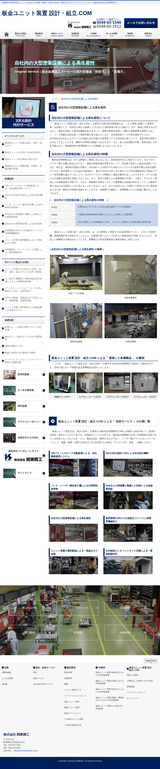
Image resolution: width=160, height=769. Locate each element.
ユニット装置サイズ (72, 690)
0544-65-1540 (109, 22)
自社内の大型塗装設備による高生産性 (23, 223)
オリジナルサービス (77, 608)
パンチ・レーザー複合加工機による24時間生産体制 (23, 206)
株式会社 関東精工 (76, 761)
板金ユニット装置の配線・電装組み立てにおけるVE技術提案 (110, 699)
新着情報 (125, 632)
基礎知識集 (6, 672)
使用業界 (68, 678)
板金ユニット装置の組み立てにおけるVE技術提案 (110, 690)
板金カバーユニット (72, 713)
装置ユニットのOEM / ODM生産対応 (23, 152)
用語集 (5, 684)
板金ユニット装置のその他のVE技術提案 (109, 707)
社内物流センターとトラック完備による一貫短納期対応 (23, 251)
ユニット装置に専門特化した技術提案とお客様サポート (23, 308)
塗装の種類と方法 (13, 346)
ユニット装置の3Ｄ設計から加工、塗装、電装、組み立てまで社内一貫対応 (23, 270)
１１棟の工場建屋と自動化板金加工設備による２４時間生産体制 (23, 280)
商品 (35, 672)
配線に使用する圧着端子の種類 (20, 352)
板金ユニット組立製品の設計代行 (21, 159)
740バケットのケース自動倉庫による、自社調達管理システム (22, 187)
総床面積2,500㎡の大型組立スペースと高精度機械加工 (24, 231)
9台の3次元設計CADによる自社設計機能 (23, 196)
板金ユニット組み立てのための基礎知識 (23, 338)
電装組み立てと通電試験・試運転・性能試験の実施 (23, 167)
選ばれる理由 (29, 608)
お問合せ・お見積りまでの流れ (140, 681)
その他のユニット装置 (73, 719)
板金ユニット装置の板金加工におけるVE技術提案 (110, 673)
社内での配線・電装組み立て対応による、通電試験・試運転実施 (23, 299)
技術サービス (38, 678)
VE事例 (77, 632)
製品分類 (68, 672)
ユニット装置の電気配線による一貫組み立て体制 (23, 241)
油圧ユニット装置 (71, 702)
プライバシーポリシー (136, 692)
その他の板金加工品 (72, 725)
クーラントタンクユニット (75, 696)
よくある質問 (7, 678)
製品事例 (30, 632)
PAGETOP (151, 661)
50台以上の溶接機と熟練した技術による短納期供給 (23, 215)
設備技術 (125, 608)
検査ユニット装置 (71, 707)
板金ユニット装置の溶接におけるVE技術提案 (110, 682)
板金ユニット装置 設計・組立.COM (47, 13)
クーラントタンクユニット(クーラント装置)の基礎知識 (24, 360)
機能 (66, 684)
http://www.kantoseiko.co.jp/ (25, 751)
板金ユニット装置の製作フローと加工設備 (23, 328)
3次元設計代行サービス (43, 684)
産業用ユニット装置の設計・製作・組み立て (23, 144)
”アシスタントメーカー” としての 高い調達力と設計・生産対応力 (24, 289)
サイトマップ (132, 698)
